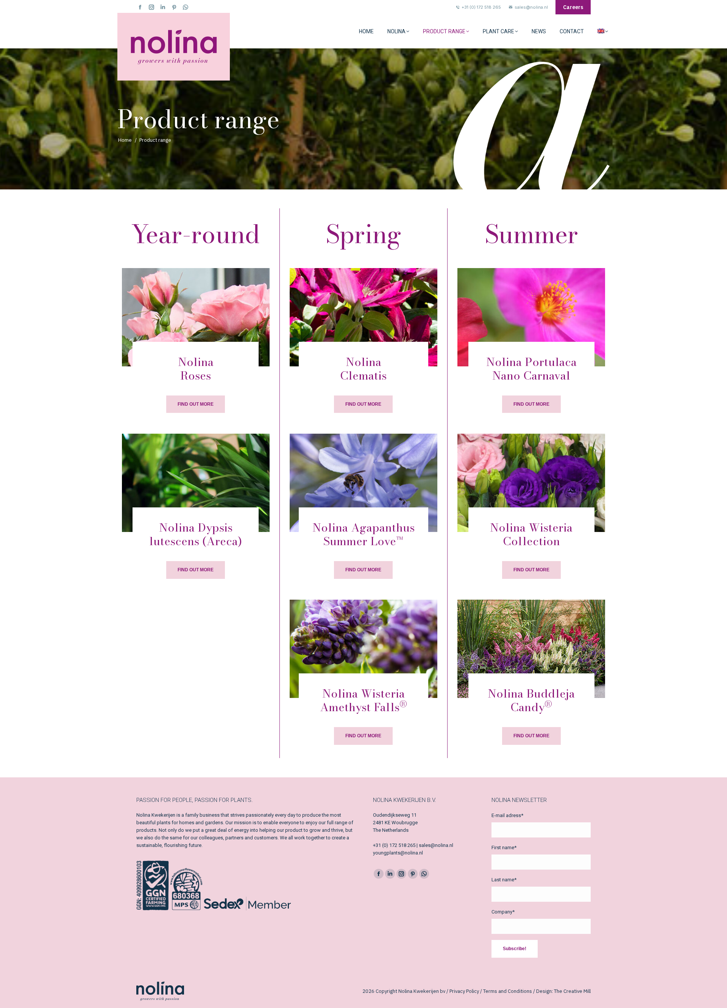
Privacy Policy (464, 991)
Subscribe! (514, 948)
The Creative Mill (572, 991)
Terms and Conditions (507, 991)
